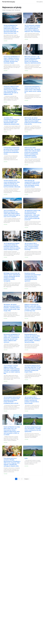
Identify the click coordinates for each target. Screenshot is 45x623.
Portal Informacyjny (8, 2)
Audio (26, 458)
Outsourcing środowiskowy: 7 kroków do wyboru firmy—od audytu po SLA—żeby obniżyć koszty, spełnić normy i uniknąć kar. (33, 89)
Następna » (26, 478)
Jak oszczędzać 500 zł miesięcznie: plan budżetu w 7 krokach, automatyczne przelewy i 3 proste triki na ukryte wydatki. (33, 400)
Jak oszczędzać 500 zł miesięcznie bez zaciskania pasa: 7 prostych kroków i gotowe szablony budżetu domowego (32, 246)
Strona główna (40, 1)
